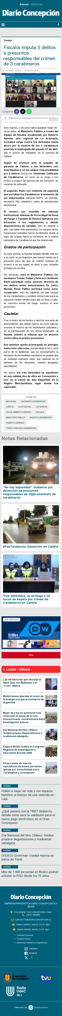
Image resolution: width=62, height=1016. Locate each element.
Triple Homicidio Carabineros (21, 428)
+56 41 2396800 (33, 915)
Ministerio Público (15, 417)
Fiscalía (40, 412)
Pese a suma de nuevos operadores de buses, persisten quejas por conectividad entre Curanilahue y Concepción (22, 768)
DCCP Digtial (25, 407)
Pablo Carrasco (15, 71)
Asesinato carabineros (33, 401)
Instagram (33, 949)
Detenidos (41, 407)
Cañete (10, 407)
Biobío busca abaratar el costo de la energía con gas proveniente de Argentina (23, 699)
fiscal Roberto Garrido (18, 412)
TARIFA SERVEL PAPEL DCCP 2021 (33, 929)
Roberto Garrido (15, 423)
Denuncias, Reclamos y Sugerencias (32, 943)
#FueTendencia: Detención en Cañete (30, 546)
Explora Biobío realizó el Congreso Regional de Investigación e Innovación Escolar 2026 (24, 749)
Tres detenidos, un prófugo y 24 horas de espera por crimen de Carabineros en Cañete (26, 599)
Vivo (31, 655)
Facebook (33, 953)
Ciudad (7, 786)
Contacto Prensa (23, 939)
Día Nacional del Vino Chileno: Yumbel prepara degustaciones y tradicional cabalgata (22, 733)
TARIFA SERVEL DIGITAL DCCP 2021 (33, 925)
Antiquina (11, 401)
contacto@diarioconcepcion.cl (33, 920)
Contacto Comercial (25, 935)
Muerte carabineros (41, 417)
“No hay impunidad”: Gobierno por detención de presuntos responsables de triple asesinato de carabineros (29, 492)
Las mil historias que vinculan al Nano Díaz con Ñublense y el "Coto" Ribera (22, 682)
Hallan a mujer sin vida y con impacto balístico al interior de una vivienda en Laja (28, 795)
